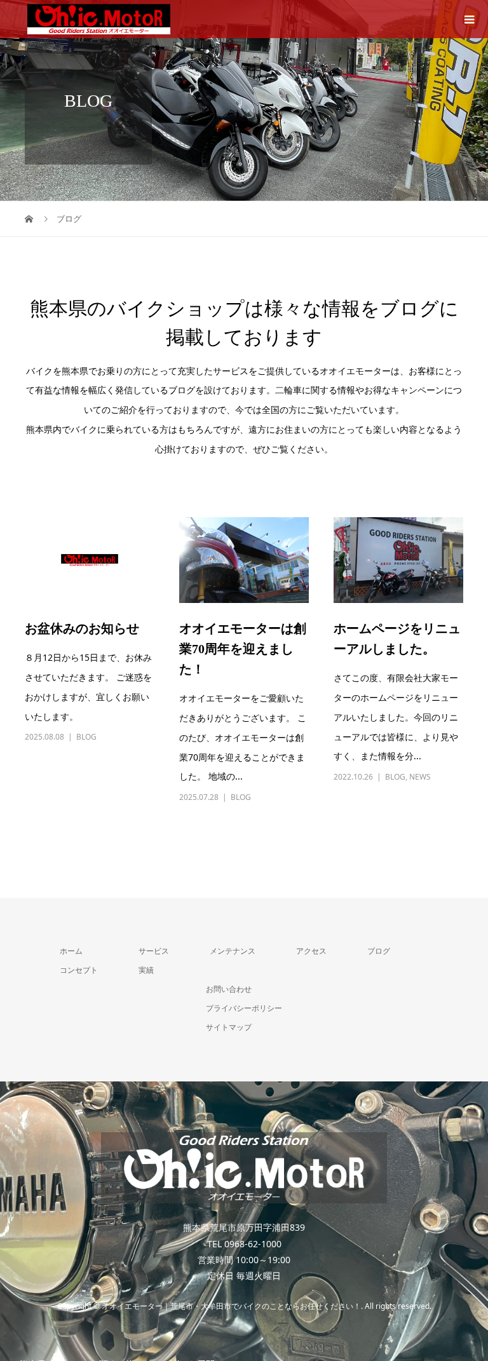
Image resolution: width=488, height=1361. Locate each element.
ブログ (378, 950)
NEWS (420, 776)
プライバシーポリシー (244, 1008)
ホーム (71, 950)
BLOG (86, 736)
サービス (154, 950)
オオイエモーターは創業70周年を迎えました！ (242, 648)
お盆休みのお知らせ (82, 628)
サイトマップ (229, 1027)
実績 (146, 970)
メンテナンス (232, 950)
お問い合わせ (229, 989)
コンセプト (79, 970)
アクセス (311, 950)
